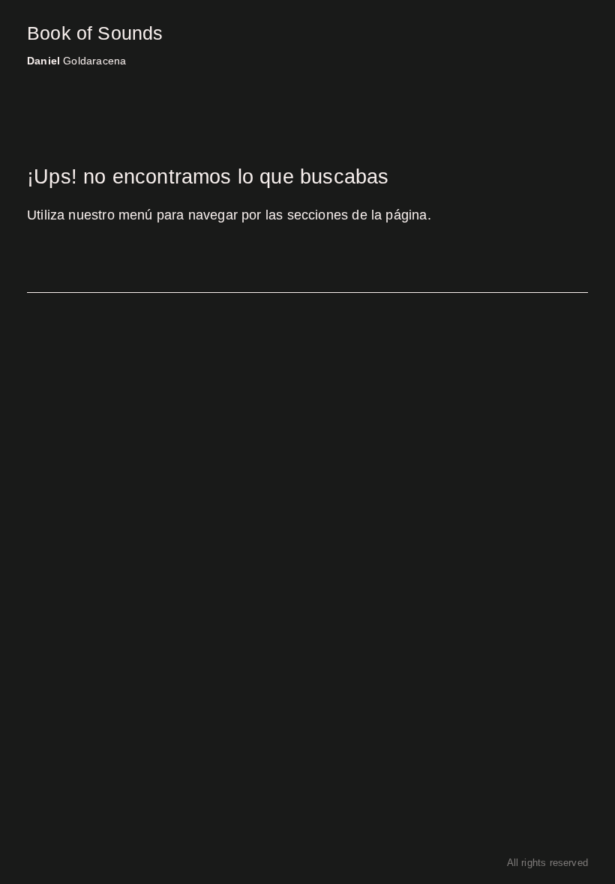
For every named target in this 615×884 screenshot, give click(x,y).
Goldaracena (76, 61)
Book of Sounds (95, 32)
